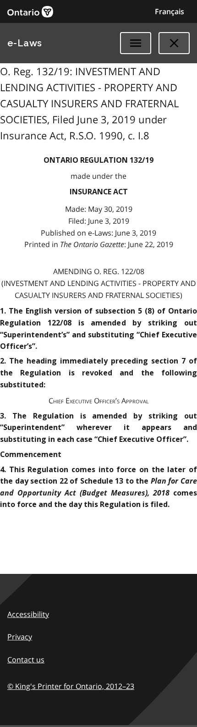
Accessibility (28, 614)
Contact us (25, 660)
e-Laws (24, 43)
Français (169, 11)
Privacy (19, 637)
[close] (174, 43)
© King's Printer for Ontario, (70, 686)
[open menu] (135, 43)
